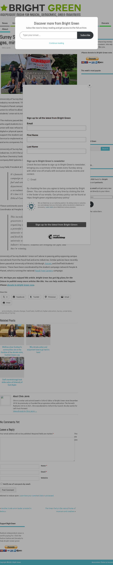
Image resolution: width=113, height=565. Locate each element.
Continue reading (56, 43)
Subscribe (85, 35)
